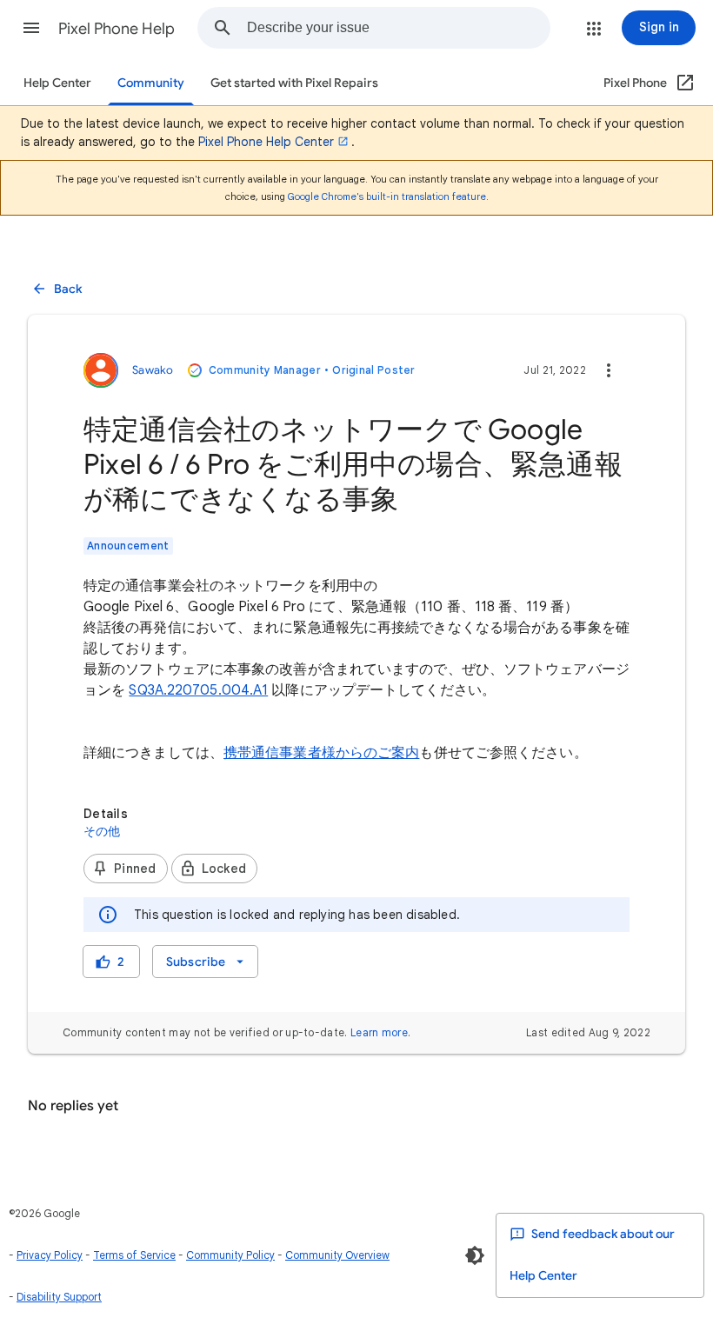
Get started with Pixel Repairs (294, 83)
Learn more (379, 1032)
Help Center (57, 83)
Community (150, 83)
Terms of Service (134, 1254)
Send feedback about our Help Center (592, 1255)
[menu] (205, 961)
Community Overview (337, 1254)
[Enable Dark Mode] (475, 1255)
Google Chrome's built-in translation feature (387, 196)
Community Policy (230, 1254)
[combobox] (398, 28)
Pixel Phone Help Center (266, 142)
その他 (102, 831)
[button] (31, 28)
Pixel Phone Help (116, 28)
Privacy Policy (50, 1254)
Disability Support (59, 1296)
